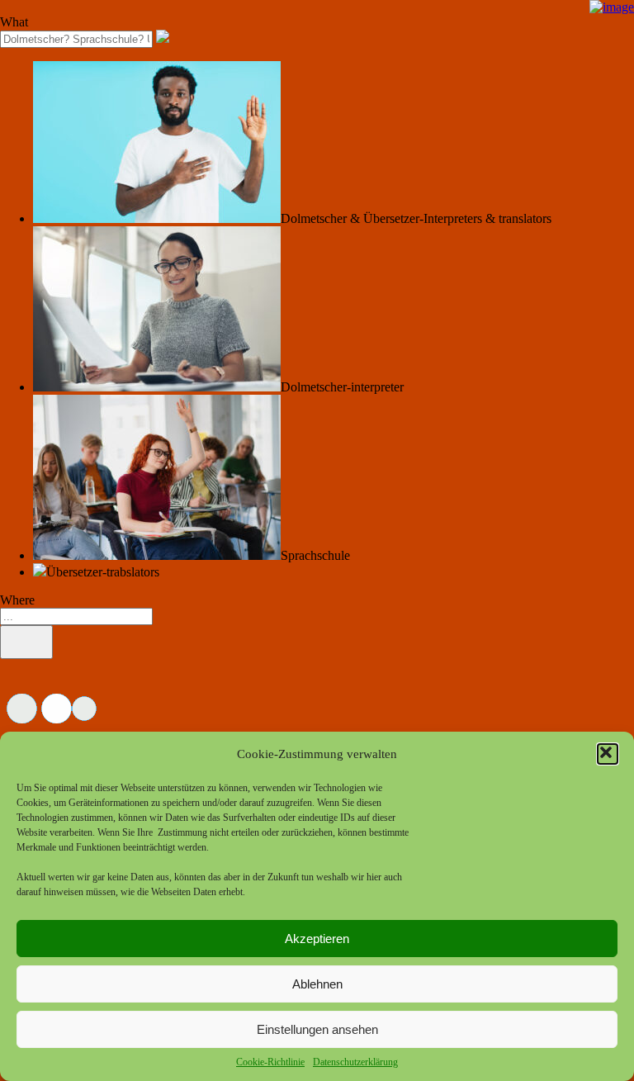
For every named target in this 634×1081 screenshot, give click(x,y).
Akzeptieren (317, 939)
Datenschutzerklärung (355, 1062)
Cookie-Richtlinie (270, 1062)
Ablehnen (317, 984)
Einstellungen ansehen (317, 1029)
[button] (607, 754)
